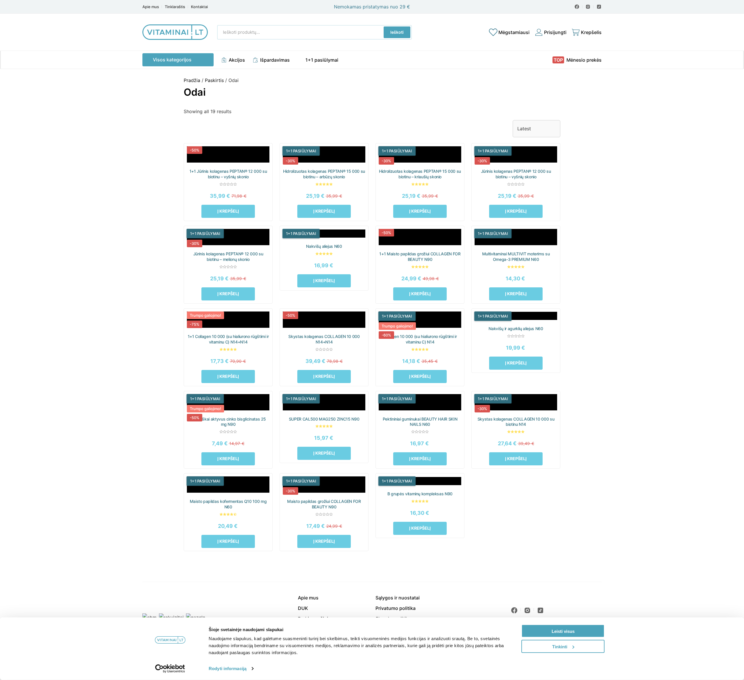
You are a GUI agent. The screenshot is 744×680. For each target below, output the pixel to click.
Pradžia (192, 80)
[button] (228, 211)
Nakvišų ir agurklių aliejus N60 (516, 328)
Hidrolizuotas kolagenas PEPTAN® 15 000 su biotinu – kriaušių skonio (420, 174)
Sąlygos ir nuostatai (397, 598)
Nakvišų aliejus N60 (324, 246)
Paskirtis (214, 80)
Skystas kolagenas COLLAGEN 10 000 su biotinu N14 (515, 421)
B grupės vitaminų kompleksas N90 (420, 493)
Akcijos (237, 60)
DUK (303, 608)
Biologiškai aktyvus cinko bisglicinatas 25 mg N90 (228, 421)
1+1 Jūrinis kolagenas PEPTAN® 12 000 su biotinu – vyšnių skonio (228, 174)
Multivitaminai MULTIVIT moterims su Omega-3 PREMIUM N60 (516, 256)
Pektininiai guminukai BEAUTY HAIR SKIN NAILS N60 (420, 421)
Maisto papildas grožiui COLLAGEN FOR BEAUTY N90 (324, 504)
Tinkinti (559, 646)
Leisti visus (563, 631)
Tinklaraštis (175, 7)
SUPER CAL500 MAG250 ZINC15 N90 (324, 418)
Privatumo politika (395, 608)
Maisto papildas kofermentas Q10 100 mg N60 (228, 504)
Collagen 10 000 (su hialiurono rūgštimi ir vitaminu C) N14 (420, 339)
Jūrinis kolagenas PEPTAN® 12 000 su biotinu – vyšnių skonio (516, 174)
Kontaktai (199, 7)
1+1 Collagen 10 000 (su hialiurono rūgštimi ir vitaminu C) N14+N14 (228, 339)
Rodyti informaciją (227, 668)
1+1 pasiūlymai (321, 60)
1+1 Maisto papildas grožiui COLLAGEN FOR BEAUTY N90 (419, 256)
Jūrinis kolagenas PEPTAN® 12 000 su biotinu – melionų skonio (228, 256)
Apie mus (150, 7)
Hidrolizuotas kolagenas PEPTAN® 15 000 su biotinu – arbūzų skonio (324, 174)
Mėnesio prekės (584, 60)
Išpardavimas (275, 60)
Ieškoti (397, 32)
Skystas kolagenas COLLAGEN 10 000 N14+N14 (324, 339)
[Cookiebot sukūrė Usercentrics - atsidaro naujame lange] (170, 668)
